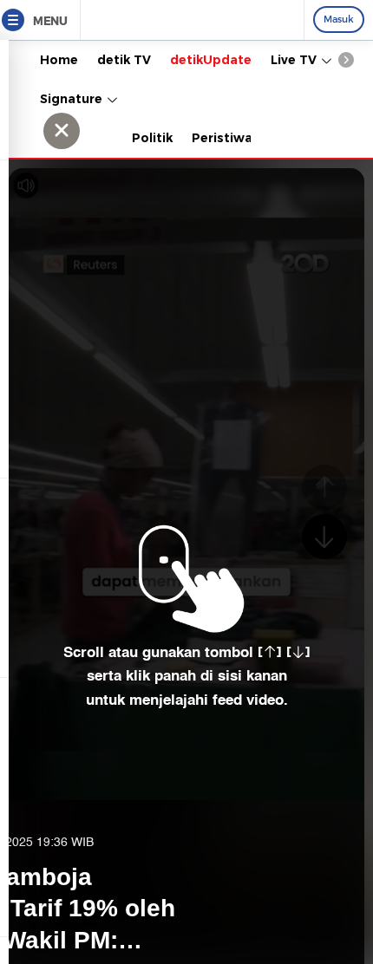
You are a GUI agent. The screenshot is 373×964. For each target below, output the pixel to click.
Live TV (295, 60)
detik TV (124, 60)
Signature (73, 99)
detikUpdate (211, 60)
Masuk (339, 19)
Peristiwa (222, 138)
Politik (152, 138)
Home (59, 60)
